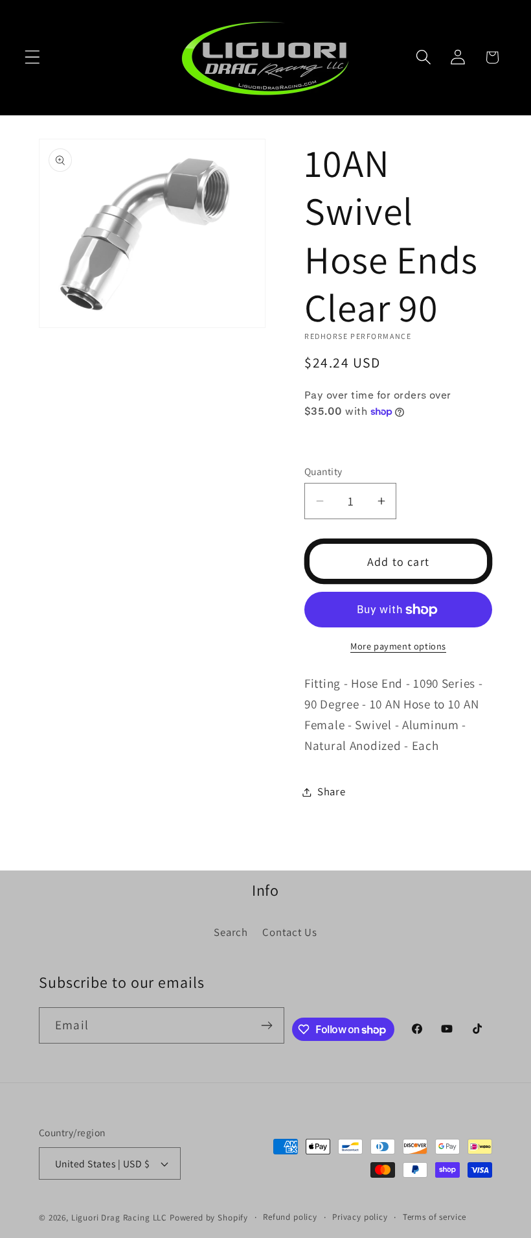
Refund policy (290, 1216)
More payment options (398, 646)
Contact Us (289, 932)
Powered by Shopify (209, 1217)
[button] (33, 57)
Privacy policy (360, 1216)
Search (230, 932)
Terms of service (434, 1216)
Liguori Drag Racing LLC (119, 1217)
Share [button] (331, 791)
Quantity (323, 471)
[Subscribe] (267, 1025)
